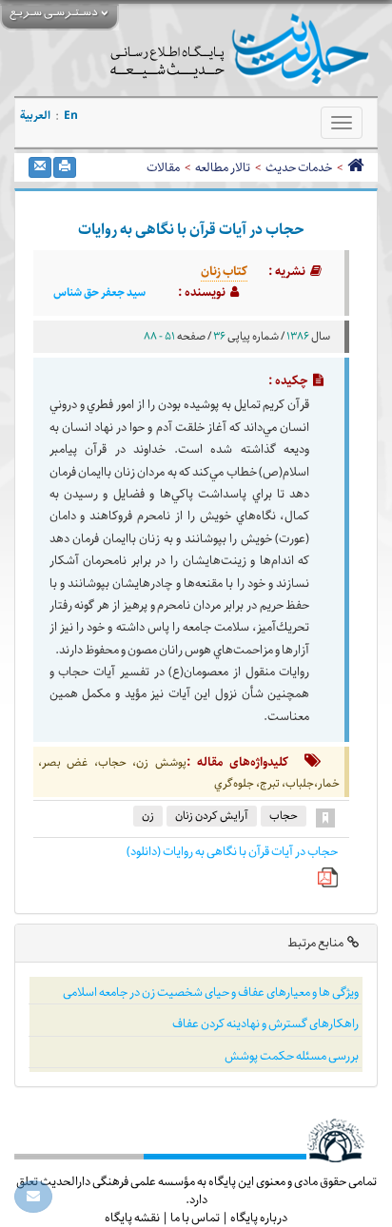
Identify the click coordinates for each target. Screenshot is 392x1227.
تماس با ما (195, 1217)
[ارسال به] (40, 167)
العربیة (35, 116)
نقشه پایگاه (132, 1217)
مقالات (163, 167)
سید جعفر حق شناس (99, 293)
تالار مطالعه (222, 167)
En (71, 116)
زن (148, 816)
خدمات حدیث (298, 167)
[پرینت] (64, 167)
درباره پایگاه (258, 1217)
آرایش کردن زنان (211, 816)
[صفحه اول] (355, 167)
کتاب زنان (224, 271)
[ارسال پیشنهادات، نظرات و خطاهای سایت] (33, 1196)
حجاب (283, 816)
